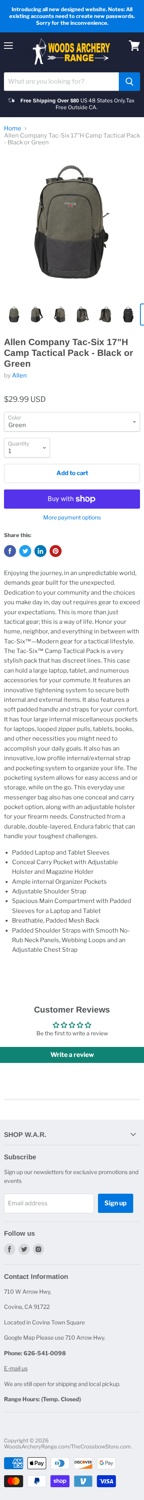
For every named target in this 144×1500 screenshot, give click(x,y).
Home (12, 128)
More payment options (72, 517)
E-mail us (16, 1368)
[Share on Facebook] (10, 551)
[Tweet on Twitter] (25, 551)
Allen (19, 375)
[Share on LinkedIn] (40, 551)
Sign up (115, 1203)
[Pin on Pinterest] (56, 551)
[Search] (129, 81)
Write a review (72, 1055)
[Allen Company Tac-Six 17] (72, 226)
